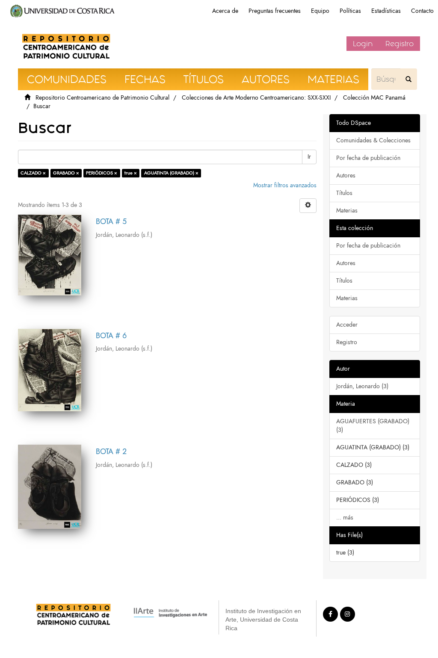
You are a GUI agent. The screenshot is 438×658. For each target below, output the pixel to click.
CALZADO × (33, 173)
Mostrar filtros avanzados (285, 185)
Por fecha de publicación (368, 158)
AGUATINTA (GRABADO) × (171, 173)
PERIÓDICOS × (101, 173)
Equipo (320, 11)
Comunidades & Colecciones (373, 140)
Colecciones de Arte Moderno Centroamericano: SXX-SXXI (256, 98)
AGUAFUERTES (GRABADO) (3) (372, 425)
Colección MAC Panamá (374, 98)
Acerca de (225, 11)
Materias (347, 211)
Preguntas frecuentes (275, 11)
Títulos (344, 193)
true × (130, 173)
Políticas (350, 11)
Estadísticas (386, 11)
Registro (399, 43)
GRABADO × (66, 173)
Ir (309, 157)
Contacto (422, 11)
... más (344, 517)
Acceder (347, 325)
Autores (345, 175)
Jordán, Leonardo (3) (362, 386)
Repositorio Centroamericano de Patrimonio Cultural (102, 98)
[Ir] (408, 79)
